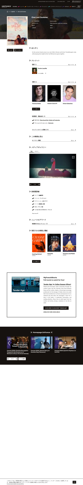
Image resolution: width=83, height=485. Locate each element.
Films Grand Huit (53, 23)
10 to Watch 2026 (61, 1)
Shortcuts (50, 123)
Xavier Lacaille (53, 21)
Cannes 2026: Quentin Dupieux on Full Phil (65, 351)
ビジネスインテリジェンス (56, 6)
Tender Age (48, 284)
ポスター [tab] (36, 151)
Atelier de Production (62, 23)
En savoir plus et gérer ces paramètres (15, 483)
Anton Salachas (68, 103)
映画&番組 (15, 6)
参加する (74, 6)
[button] (73, 157)
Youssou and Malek (69, 253)
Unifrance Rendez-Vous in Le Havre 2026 (46, 1)
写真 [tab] (31, 151)
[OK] (74, 482)
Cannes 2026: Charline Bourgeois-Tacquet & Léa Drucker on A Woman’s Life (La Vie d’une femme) (17, 352)
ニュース (22, 6)
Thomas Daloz (36, 103)
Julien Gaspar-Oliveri (63, 284)
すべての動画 (22, 358)
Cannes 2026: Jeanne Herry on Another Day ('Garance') (40, 351)
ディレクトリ (44, 6)
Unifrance (67, 6)
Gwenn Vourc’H (52, 103)
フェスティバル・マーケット (33, 6)
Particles (50, 253)
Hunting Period (37, 254)
